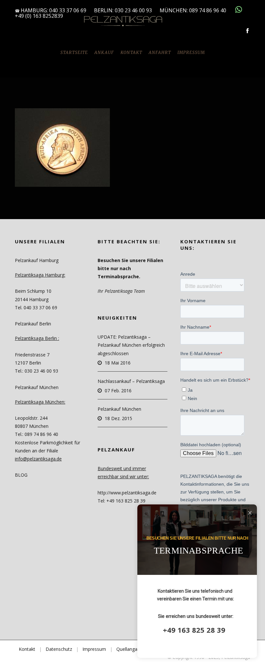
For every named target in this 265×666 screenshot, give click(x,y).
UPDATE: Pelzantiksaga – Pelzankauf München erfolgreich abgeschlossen (131, 345)
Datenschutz (59, 649)
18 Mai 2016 (118, 363)
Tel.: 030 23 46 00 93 (36, 371)
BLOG (21, 475)
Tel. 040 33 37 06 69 (36, 307)
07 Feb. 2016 (118, 390)
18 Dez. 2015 (118, 418)
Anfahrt (160, 52)
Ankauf (104, 52)
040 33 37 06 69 (67, 10)
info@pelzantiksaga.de (38, 459)
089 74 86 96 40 (208, 10)
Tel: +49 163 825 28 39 (121, 501)
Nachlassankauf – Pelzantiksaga (131, 381)
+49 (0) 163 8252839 (39, 15)
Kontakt (131, 52)
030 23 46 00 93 (133, 10)
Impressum (191, 52)
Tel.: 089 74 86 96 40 (36, 434)
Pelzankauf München (119, 409)
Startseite (74, 52)
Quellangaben (130, 649)
